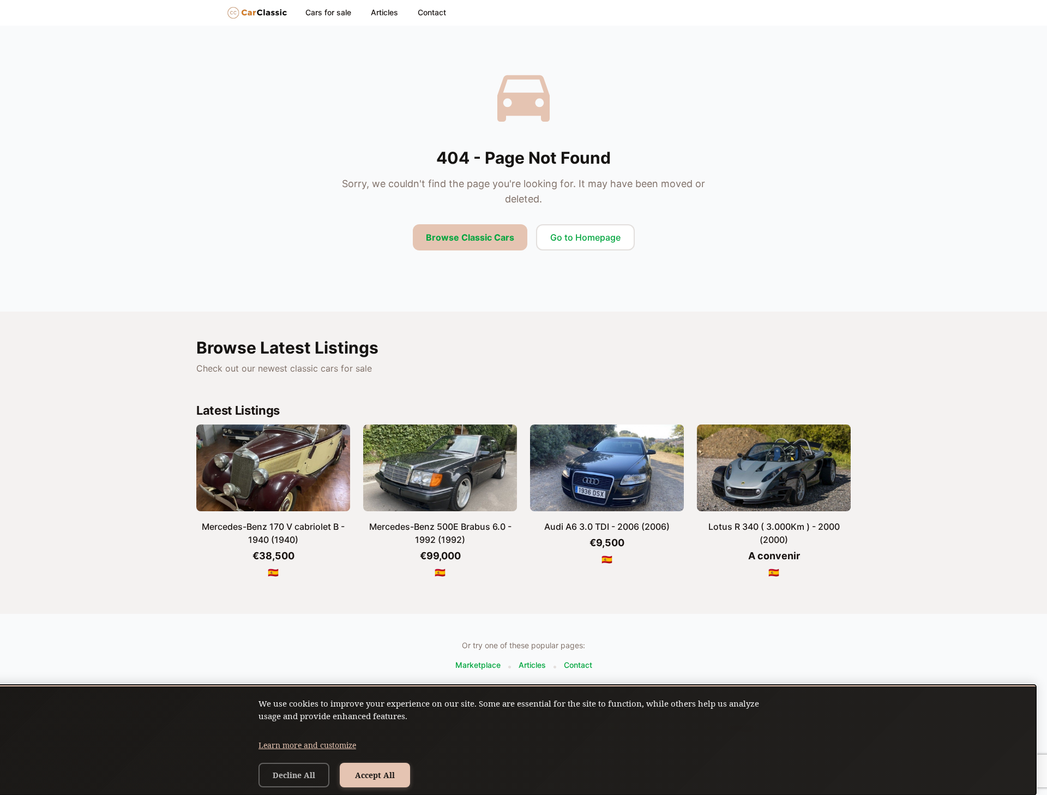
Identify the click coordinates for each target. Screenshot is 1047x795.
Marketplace (478, 665)
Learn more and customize (307, 745)
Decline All (294, 775)
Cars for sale (328, 12)
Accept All (375, 775)
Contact (432, 12)
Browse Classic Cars (470, 237)
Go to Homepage (585, 237)
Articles (384, 12)
